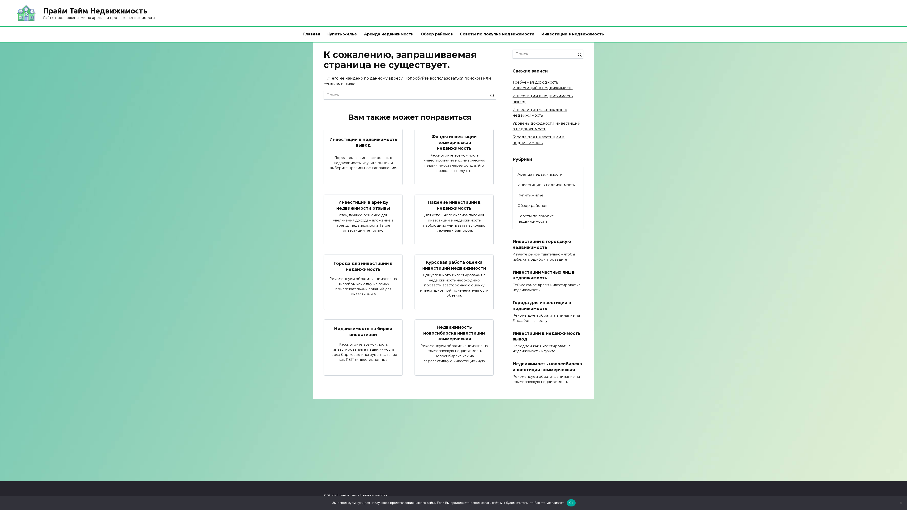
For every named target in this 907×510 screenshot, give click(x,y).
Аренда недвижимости (389, 34)
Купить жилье (342, 34)
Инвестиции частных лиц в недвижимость (544, 275)
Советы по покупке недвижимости (497, 34)
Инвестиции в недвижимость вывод (363, 142)
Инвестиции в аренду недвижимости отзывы (363, 205)
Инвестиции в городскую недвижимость (542, 244)
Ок (571, 503)
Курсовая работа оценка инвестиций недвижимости (454, 265)
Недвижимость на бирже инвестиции (363, 331)
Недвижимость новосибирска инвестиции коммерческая (454, 333)
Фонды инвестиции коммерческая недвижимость (454, 142)
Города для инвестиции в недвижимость (363, 266)
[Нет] (901, 503)
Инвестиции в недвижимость (572, 34)
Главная (311, 34)
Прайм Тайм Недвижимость (95, 10)
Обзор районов (437, 34)
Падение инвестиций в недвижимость (454, 205)
